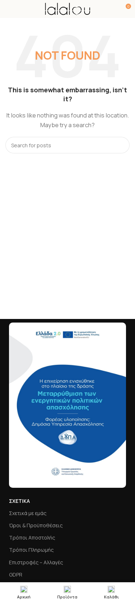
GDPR (15, 574)
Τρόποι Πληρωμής (31, 549)
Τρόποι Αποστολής (32, 537)
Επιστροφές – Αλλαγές (36, 562)
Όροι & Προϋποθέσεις (36, 525)
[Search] (121, 145)
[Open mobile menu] (8, 9)
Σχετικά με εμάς (27, 513)
